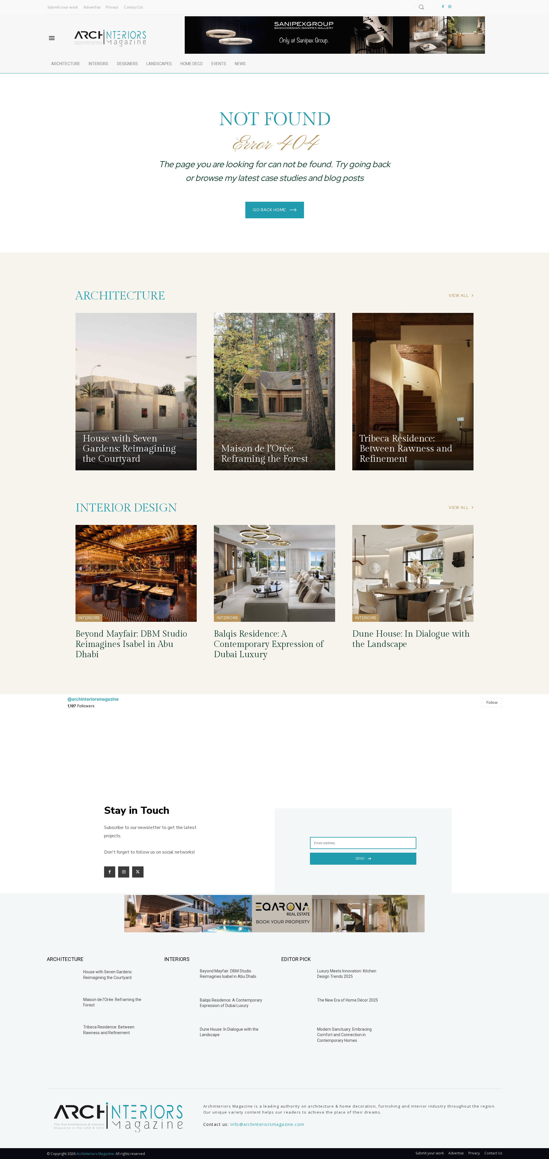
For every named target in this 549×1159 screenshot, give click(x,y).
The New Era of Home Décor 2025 (347, 1000)
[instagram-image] (84, 753)
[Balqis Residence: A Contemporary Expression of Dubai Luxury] (274, 573)
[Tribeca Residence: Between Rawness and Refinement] (413, 391)
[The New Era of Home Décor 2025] (297, 1008)
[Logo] (110, 38)
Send (359, 858)
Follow (492, 702)
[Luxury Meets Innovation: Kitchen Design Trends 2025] (297, 979)
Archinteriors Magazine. (96, 1153)
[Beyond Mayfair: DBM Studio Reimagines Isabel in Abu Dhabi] (136, 573)
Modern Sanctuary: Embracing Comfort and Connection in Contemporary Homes (344, 1035)
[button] (421, 7)
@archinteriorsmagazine (93, 699)
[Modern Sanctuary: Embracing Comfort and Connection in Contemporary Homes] (297, 1037)
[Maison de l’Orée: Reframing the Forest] (274, 391)
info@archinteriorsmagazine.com (267, 1124)
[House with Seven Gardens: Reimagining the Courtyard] (136, 391)
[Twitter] (137, 872)
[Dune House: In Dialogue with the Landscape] (413, 573)
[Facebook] (442, 6)
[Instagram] (449, 6)
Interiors (89, 617)
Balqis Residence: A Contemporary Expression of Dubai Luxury (268, 644)
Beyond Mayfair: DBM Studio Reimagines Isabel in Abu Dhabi (131, 644)
